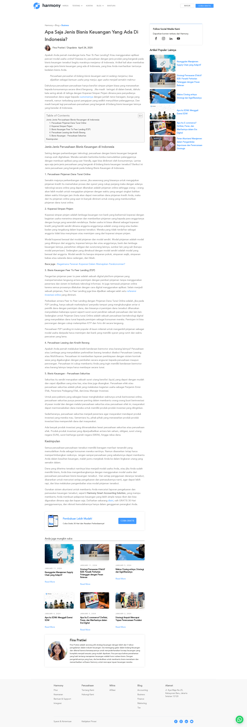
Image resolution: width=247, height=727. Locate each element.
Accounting (142, 690)
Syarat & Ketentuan (63, 721)
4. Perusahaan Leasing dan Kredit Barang (67, 132)
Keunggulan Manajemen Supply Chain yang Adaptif (189, 63)
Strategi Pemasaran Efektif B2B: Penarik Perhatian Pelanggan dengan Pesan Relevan (189, 80)
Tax (139, 707)
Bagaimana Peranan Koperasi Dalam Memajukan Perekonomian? (91, 264)
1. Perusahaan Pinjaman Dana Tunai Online (67, 123)
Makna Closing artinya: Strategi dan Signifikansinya (189, 96)
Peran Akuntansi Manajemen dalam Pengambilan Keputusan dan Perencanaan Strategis (189, 143)
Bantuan (111, 6)
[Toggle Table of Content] (139, 116)
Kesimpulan (52, 139)
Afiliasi (112, 690)
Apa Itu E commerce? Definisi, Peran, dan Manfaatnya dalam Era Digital (187, 127)
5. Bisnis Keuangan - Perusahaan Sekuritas (67, 135)
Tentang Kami (88, 690)
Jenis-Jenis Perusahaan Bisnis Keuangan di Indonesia (72, 119)
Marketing (142, 703)
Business (65, 25)
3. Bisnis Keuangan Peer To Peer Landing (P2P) (70, 129)
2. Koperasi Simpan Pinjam (60, 126)
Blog (99, 6)
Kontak (89, 6)
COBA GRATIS (127, 520)
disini (110, 500)
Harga (65, 6)
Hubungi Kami (88, 694)
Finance (140, 698)
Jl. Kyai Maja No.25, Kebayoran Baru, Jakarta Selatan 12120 (176, 693)
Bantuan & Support (62, 698)
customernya (86, 97)
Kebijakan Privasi (89, 721)
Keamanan (58, 694)
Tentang (76, 6)
